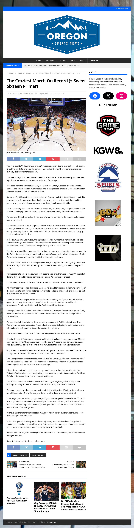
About (73, 61)
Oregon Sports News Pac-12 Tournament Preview (17, 501)
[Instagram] (121, 95)
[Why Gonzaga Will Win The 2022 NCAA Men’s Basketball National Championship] (46, 491)
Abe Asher (29, 93)
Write (82, 61)
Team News (49, 61)
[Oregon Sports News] (67, 56)
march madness (20, 455)
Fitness (63, 61)
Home (38, 61)
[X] (108, 95)
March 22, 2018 (16, 93)
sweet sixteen (38, 455)
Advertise (94, 61)
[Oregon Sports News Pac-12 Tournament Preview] (19, 488)
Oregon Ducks (43, 93)
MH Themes (52, 522)
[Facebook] (94, 95)
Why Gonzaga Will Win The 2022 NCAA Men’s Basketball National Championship (45, 507)
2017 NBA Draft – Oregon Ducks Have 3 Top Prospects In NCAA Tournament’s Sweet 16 (73, 505)
